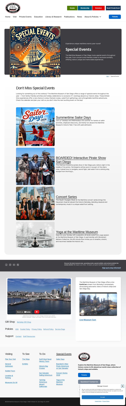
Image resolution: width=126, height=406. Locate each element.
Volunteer (98, 8)
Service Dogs (60, 329)
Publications (69, 17)
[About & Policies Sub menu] (100, 17)
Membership (85, 8)
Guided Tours (10, 371)
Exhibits (25, 364)
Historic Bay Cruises (43, 367)
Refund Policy (48, 329)
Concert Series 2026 (61, 374)
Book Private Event (113, 8)
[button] (122, 386)
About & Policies (91, 17)
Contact (19, 336)
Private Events (25, 17)
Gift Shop (24, 322)
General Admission (9, 365)
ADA (17, 329)
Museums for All (11, 382)
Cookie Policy (98, 401)
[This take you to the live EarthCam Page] (98, 304)
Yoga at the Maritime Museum (77, 232)
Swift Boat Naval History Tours (45, 360)
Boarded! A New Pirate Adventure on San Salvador (62, 366)
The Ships (26, 359)
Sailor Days (60, 359)
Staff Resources (29, 336)
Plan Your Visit (10, 359)
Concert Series (66, 197)
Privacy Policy (105, 401)
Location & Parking (9, 377)
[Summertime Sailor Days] (35, 126)
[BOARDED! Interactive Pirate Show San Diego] (35, 166)
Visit (15, 17)
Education (38, 17)
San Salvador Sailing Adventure (45, 374)
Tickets (115, 17)
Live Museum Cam (87, 320)
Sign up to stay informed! (111, 268)
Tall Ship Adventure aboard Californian (43, 383)
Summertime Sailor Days (73, 117)
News (79, 17)
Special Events (64, 354)
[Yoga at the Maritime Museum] (35, 234)
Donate (72, 8)
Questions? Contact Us (89, 382)
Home (7, 17)
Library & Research (53, 17)
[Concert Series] (35, 203)
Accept (102, 397)
